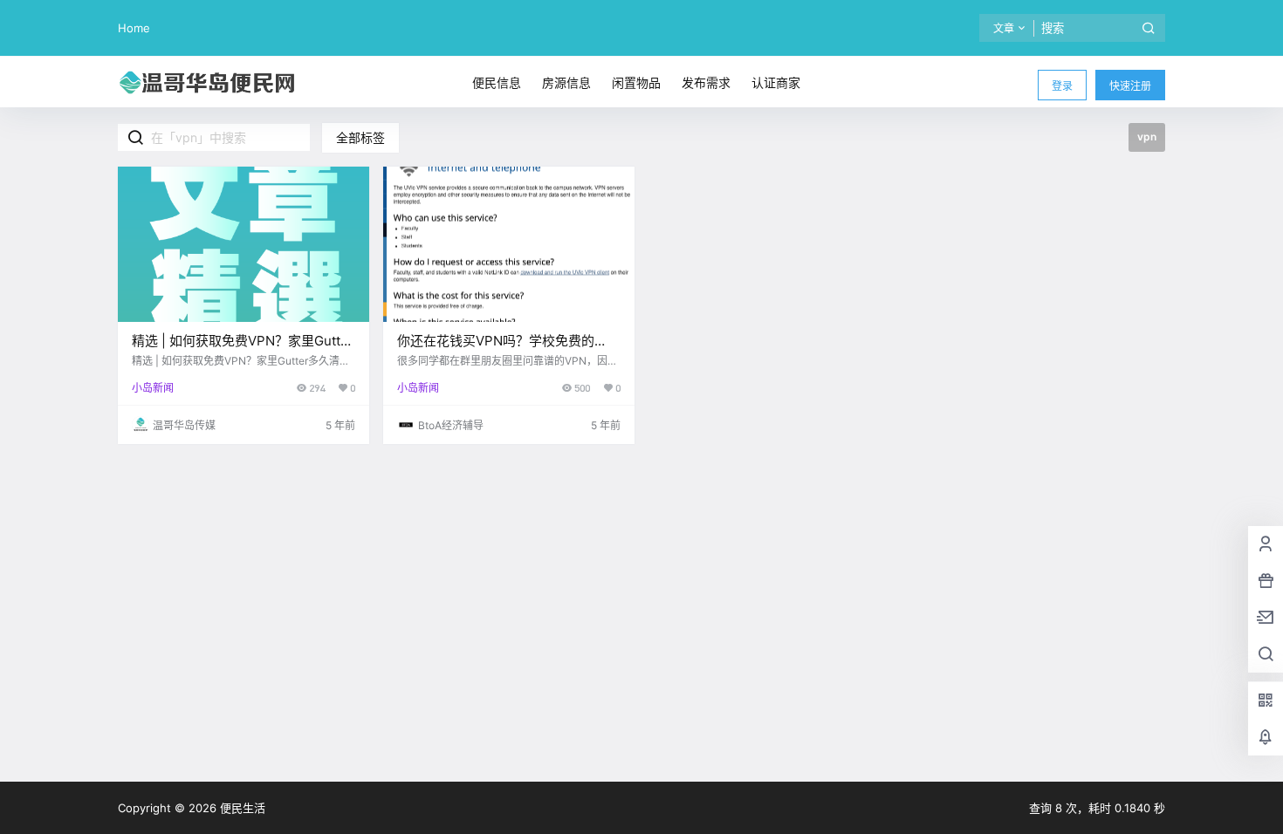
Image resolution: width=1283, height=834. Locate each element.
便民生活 (240, 808)
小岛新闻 (153, 387)
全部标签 (360, 137)
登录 (1062, 85)
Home (134, 28)
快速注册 (1130, 85)
